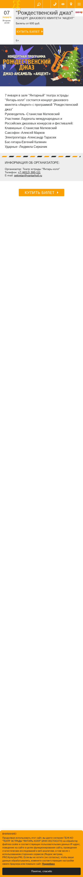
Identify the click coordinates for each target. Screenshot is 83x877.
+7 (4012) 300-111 (29, 172)
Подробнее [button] (48, 864)
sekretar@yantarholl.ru (28, 175)
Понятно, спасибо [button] (41, 871)
